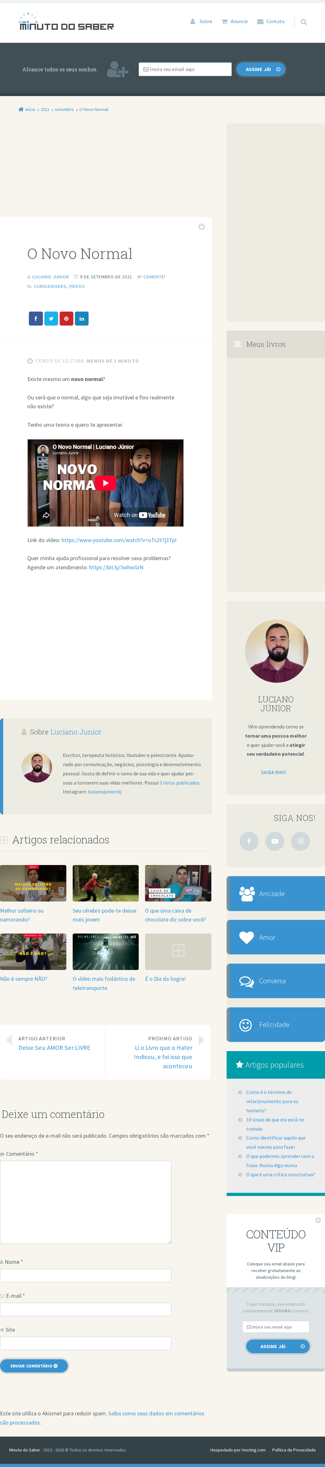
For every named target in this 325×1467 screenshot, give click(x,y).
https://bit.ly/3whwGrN (116, 567)
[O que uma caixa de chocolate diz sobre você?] (178, 900)
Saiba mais (273, 772)
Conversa (272, 980)
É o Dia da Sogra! (165, 978)
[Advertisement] (106, 170)
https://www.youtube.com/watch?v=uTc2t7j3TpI (119, 540)
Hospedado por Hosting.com (238, 1450)
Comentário (22, 1153)
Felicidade (274, 1024)
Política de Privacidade (294, 1450)
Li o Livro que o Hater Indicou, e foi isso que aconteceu (163, 1052)
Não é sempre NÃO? (23, 978)
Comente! (154, 277)
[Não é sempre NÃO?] (33, 968)
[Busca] (298, 15)
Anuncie (239, 21)
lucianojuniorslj (105, 791)
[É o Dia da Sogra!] (178, 968)
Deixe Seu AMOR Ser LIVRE (54, 1043)
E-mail (15, 1295)
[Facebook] (249, 841)
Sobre (206, 21)
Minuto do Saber (24, 1450)
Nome (14, 1261)
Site (10, 1329)
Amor (267, 937)
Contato (275, 21)
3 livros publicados (180, 782)
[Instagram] (300, 841)
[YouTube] (274, 841)
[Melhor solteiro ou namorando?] (33, 900)
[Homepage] (66, 21)
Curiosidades (50, 286)
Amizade (272, 893)
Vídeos (77, 286)
